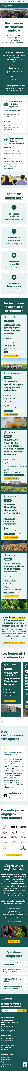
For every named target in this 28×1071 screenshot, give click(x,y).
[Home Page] (7, 5)
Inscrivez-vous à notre (11, 1005)
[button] (26, 1)
